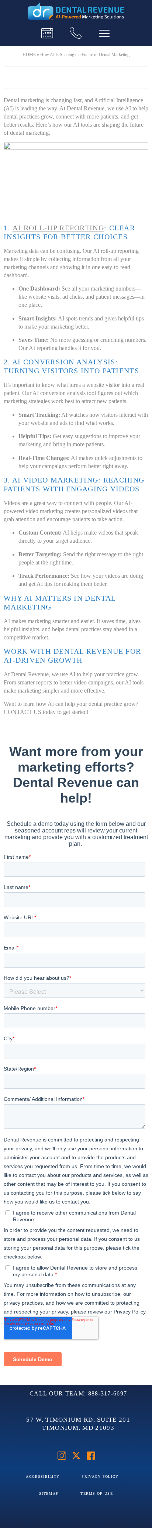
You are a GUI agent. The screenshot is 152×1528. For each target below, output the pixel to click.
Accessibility (42, 1476)
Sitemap (48, 1493)
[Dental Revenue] (76, 11)
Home (29, 54)
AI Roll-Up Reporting (58, 228)
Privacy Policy (100, 1476)
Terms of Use (96, 1493)
